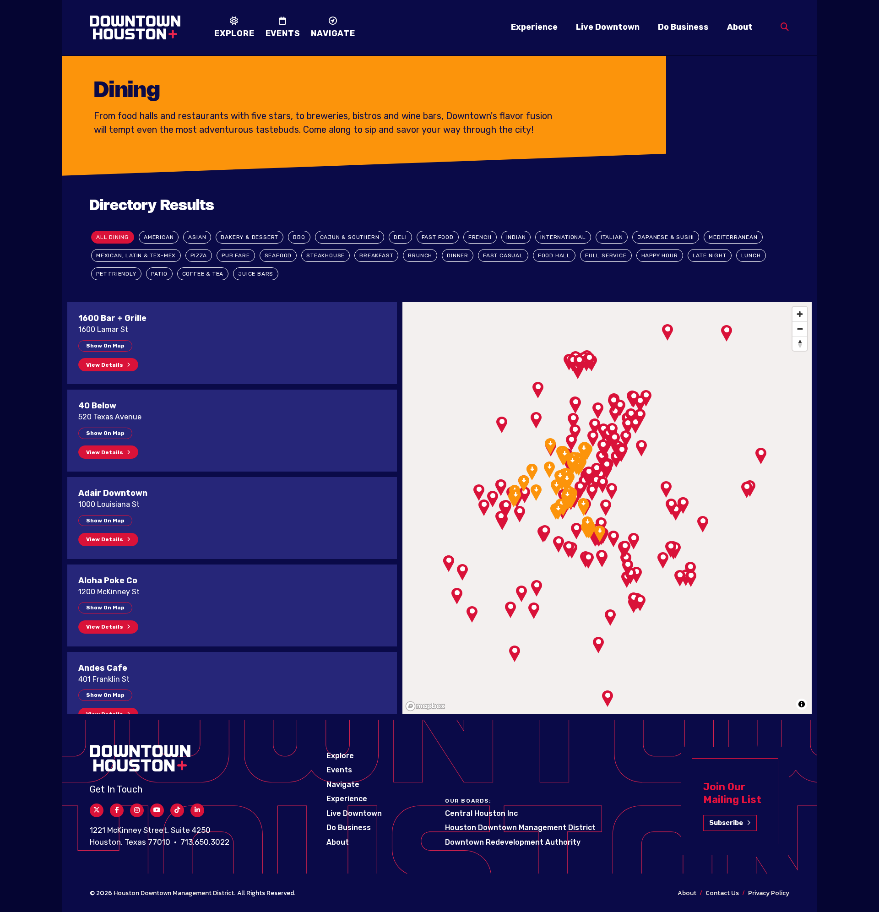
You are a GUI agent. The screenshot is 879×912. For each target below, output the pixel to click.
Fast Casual (503, 255)
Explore (340, 755)
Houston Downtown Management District (520, 827)
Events (339, 769)
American (159, 237)
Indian (516, 237)
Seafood (278, 255)
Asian (197, 237)
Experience (534, 27)
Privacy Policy (768, 893)
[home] (135, 27)
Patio (159, 274)
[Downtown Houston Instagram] (137, 810)
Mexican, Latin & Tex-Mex (136, 255)
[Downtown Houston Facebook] (117, 810)
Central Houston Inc (481, 813)
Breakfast (376, 255)
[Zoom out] (799, 328)
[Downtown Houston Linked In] (197, 810)
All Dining (112, 237)
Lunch (751, 255)
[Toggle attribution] (801, 704)
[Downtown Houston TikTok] (177, 810)
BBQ (299, 237)
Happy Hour (659, 255)
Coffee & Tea (203, 274)
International (563, 237)
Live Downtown (608, 27)
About (740, 27)
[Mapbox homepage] (425, 706)
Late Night (710, 255)
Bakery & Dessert (249, 237)
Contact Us (722, 893)
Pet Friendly (116, 274)
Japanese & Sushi (665, 237)
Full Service (606, 255)
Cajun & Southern (350, 237)
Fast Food (438, 237)
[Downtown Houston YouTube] (157, 810)
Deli (400, 237)
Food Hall (554, 255)
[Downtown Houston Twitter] (96, 810)
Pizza (198, 255)
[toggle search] (785, 27)
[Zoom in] (799, 314)
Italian (612, 237)
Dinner (457, 255)
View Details (104, 365)
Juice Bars (255, 274)
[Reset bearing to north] (799, 343)
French (480, 237)
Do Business (683, 27)
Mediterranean (733, 237)
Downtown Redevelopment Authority (513, 842)
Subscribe (726, 823)
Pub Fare (236, 255)
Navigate (342, 784)
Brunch (420, 255)
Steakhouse (325, 255)
